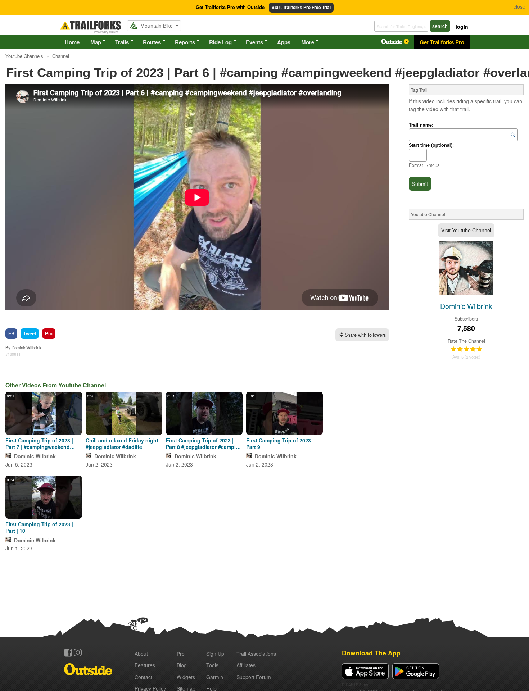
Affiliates (246, 665)
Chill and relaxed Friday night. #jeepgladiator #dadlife (123, 443)
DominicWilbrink (26, 347)
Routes (152, 42)
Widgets (186, 677)
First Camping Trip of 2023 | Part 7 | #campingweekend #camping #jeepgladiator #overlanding (39, 443)
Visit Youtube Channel (466, 230)
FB (11, 333)
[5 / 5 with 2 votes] (466, 349)
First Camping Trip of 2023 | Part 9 (280, 443)
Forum (253, 677)
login (462, 26)
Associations (256, 653)
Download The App (371, 652)
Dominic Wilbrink (35, 456)
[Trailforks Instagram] (78, 652)
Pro (181, 653)
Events (254, 42)
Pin (49, 333)
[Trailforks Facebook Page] (68, 652)
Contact (143, 677)
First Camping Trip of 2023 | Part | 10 (39, 527)
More (307, 42)
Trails (122, 42)
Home (72, 42)
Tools (212, 665)
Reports (185, 42)
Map (95, 42)
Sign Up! (216, 653)
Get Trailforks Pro (442, 42)
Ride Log (220, 42)
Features (145, 665)
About (141, 653)
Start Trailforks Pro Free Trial (301, 7)
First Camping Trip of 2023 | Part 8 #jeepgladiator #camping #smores (204, 443)
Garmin (214, 677)
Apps (283, 42)
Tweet (29, 333)
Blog (182, 665)
